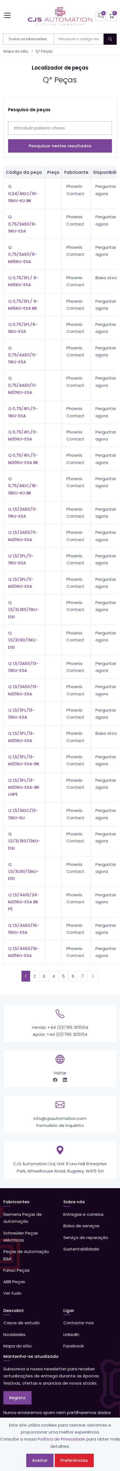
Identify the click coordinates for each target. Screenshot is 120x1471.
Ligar (68, 1310)
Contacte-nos (78, 1323)
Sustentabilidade (81, 1249)
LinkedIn (71, 1334)
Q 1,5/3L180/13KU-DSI (24, 841)
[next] (93, 976)
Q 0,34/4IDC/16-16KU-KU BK (23, 193)
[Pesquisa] (110, 39)
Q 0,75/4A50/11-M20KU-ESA (22, 385)
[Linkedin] (65, 1080)
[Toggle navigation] (7, 15)
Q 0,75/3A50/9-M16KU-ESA (22, 254)
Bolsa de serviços (81, 1226)
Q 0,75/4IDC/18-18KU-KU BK (23, 486)
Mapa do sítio (15, 51)
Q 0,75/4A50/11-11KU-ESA (22, 355)
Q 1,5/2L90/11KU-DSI (23, 640)
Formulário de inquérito (60, 1125)
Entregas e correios (83, 1214)
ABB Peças (14, 1282)
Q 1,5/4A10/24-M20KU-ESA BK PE (23, 902)
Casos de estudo (21, 1323)
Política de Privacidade (61, 1439)
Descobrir (13, 1310)
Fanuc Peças (16, 1270)
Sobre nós (74, 1202)
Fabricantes (16, 1202)
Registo (17, 1398)
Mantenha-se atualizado (31, 1356)
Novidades (14, 1334)
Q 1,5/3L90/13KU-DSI (23, 871)
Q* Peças (43, 51)
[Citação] (100, 16)
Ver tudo (12, 1293)
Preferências (74, 1460)
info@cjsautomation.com (60, 1118)
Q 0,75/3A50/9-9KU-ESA (22, 224)
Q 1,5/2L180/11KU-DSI (23, 610)
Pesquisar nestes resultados (60, 146)
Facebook (73, 1346)
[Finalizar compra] (112, 16)
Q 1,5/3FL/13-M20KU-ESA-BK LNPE (23, 787)
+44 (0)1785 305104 (67, 1027)
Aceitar (40, 1460)
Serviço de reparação (85, 1237)
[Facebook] (55, 1080)
